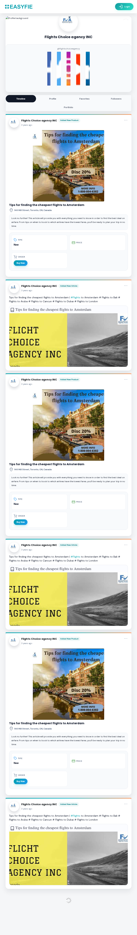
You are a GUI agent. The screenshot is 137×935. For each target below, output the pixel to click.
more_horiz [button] (126, 120)
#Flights (75, 297)
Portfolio (68, 107)
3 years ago (26, 125)
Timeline (20, 98)
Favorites (84, 98)
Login (124, 6)
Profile (52, 98)
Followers (116, 98)
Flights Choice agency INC (39, 120)
